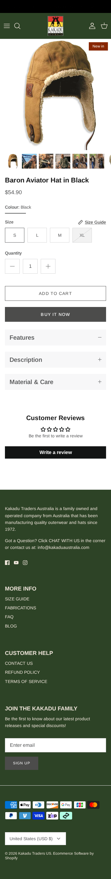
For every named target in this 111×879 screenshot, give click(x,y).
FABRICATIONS (20, 607)
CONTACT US (19, 663)
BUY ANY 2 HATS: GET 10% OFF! (55, 8)
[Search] (20, 26)
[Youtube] (16, 562)
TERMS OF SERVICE (26, 681)
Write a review (55, 452)
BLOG (11, 625)
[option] (55, 94)
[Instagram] (25, 562)
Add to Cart (55, 293)
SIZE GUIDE (17, 598)
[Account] (90, 26)
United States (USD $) (31, 838)
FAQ (9, 616)
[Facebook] (7, 562)
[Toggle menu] (7, 26)
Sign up (21, 763)
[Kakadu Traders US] (55, 26)
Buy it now (55, 314)
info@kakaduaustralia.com (63, 547)
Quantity (13, 253)
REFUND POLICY (22, 672)
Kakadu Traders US (34, 853)
